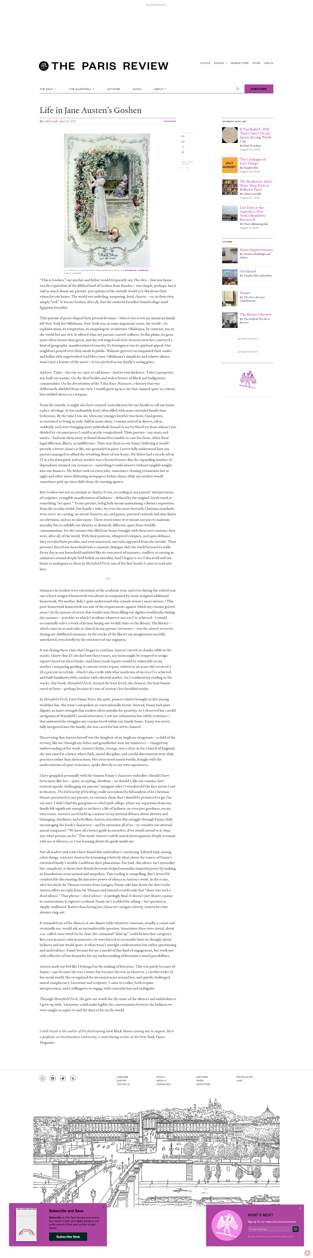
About (159, 89)
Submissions (164, 1084)
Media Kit (162, 1080)
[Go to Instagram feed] (42, 1078)
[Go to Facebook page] (53, 1078)
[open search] (238, 88)
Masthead (202, 1076)
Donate (219, 63)
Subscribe (259, 89)
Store (257, 63)
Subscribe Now (68, 1236)
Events (205, 63)
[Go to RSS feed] (73, 1078)
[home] (103, 67)
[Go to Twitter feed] (63, 1078)
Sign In (268, 63)
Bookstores (203, 1084)
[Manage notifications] (304, 1250)
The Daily (47, 89)
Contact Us (123, 1084)
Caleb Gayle (50, 121)
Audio (137, 89)
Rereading (170, 121)
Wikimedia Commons (137, 270)
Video (239, 1080)
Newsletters (240, 63)
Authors (113, 89)
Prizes (200, 1080)
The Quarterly (80, 89)
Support (122, 1080)
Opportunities (244, 1076)
